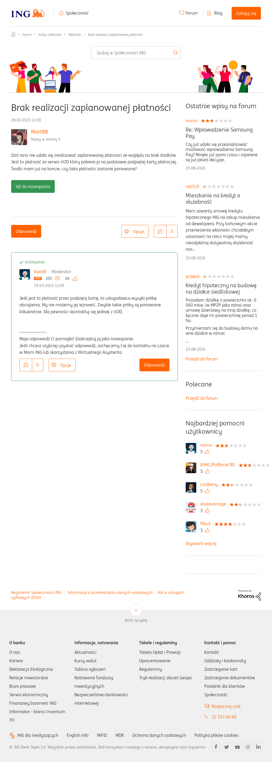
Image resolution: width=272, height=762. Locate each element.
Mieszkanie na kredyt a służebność (213, 198)
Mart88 (39, 131)
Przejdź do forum (202, 359)
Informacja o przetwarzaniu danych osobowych (109, 592)
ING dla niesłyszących (37, 735)
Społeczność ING (13, 34)
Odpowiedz (26, 231)
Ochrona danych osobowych (159, 735)
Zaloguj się (246, 13)
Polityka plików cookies (216, 735)
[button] (160, 231)
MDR (120, 735)
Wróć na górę (136, 620)
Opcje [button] (138, 231)
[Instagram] (248, 747)
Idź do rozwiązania (33, 186)
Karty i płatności (50, 35)
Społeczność (77, 13)
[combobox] (136, 52)
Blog (218, 13)
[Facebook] (216, 747)
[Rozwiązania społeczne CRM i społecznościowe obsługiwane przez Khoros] (249, 594)
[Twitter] (226, 747)
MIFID (102, 735)
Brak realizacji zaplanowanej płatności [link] (115, 35)
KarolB (40, 271)
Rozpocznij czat (226, 706)
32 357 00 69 (224, 717)
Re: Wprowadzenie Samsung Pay (219, 133)
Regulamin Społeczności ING (36, 592)
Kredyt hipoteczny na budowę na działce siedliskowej (221, 288)
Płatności (75, 35)
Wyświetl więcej (201, 543)
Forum (192, 13)
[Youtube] (237, 747)
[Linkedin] (258, 747)
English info (77, 735)
